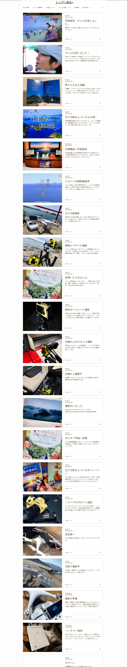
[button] (102, 8)
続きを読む (86, 7)
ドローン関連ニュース (65, 7)
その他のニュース (50, 7)
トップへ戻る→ (64, 2)
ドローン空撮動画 (37, 7)
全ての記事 (26, 7)
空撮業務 (76, 7)
